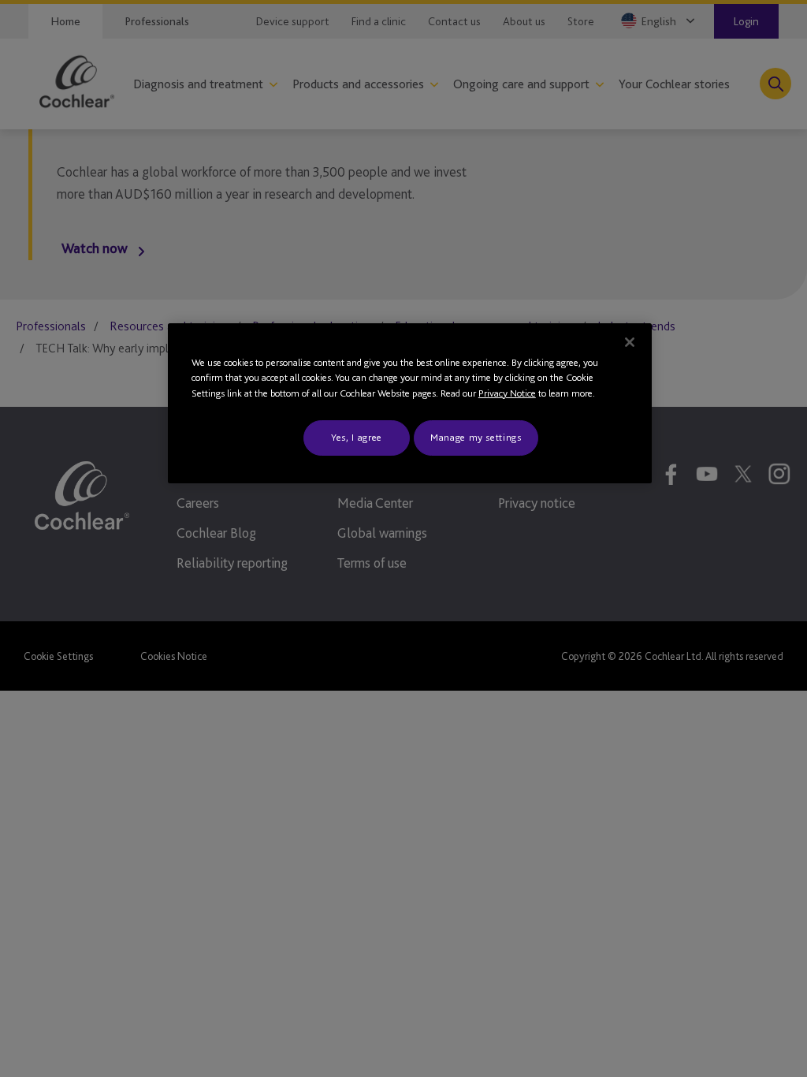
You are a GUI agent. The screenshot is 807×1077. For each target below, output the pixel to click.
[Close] (629, 342)
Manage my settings (476, 437)
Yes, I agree (356, 437)
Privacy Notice (507, 393)
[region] (410, 403)
